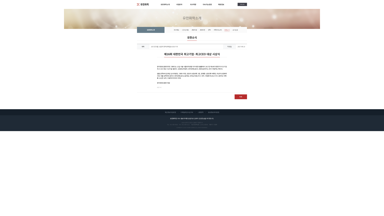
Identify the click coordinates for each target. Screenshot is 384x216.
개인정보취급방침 (170, 112)
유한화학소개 (165, 4)
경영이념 (194, 30)
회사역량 (193, 4)
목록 (240, 97)
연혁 (209, 30)
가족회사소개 (217, 30)
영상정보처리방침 (213, 112)
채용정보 (221, 4)
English (241, 5)
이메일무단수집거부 (187, 112)
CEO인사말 (185, 30)
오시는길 (235, 30)
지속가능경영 (207, 4)
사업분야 (179, 4)
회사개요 (176, 30)
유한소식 (227, 30)
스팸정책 (200, 112)
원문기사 (159, 87)
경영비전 (202, 30)
